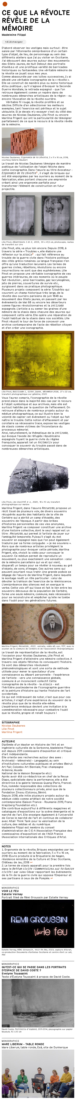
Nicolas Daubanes (13, 725)
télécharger (14, 41)
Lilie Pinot (8, 728)
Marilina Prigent (12, 731)
